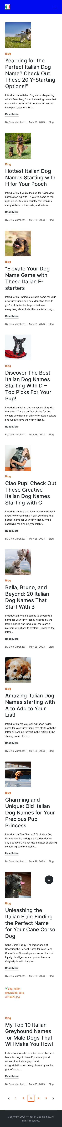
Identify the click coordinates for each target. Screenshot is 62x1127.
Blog (8, 53)
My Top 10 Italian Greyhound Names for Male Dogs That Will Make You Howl (29, 1034)
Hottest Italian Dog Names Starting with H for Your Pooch (30, 177)
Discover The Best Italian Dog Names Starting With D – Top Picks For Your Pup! (28, 386)
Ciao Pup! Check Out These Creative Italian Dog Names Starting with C (30, 493)
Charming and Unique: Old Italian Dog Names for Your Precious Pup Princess (30, 813)
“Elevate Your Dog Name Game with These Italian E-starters (27, 278)
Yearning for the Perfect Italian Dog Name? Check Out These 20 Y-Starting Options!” (30, 73)
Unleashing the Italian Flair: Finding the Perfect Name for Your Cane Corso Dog (30, 923)
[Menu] (55, 7)
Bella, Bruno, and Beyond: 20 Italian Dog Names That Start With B (27, 597)
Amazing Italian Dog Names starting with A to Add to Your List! (30, 705)
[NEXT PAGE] (52, 1098)
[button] (8, 1098)
